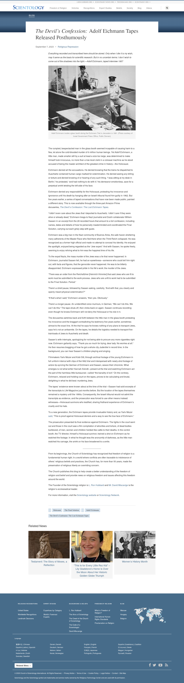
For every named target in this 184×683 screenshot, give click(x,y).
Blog (139, 8)
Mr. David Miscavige (118, 485)
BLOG (32, 15)
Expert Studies (105, 8)
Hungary (123, 614)
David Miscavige (75, 631)
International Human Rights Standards (102, 618)
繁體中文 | (23, 644)
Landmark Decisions (26, 618)
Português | (92, 653)
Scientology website (86, 495)
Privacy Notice (69, 673)
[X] (154, 665)
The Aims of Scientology (78, 614)
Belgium (123, 618)
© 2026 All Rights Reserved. (38, 673)
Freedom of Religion (58, 8)
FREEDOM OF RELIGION (103, 604)
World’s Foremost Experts (50, 615)
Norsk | (57, 653)
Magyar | (125, 650)
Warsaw (123, 610)
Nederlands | (23, 653)
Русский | (124, 653)
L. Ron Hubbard (96, 485)
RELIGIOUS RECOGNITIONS (28, 604)
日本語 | (90, 650)
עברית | (21, 650)
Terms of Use (81, 673)
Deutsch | (56, 647)
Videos (149, 8)
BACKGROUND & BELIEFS (78, 604)
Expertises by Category (53, 610)
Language (18, 638)
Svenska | (23, 656)
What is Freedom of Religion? (102, 611)
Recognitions (89, 8)
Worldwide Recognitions (27, 614)
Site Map (122, 673)
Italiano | (55, 650)
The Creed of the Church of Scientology (78, 619)
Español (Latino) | (25, 647)
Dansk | (55, 644)
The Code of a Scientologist (74, 626)
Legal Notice (105, 673)
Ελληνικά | (124, 647)
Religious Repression (68, 46)
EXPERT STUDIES (50, 604)
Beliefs (119, 8)
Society (130, 8)
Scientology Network (109, 495)
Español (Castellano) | (129, 644)
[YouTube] (160, 665)
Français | (90, 647)
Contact (115, 673)
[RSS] (166, 665)
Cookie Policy (93, 673)
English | (90, 644)
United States (23, 610)
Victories (75, 8)
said (50, 416)
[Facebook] (149, 665)
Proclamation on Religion (104, 623)
